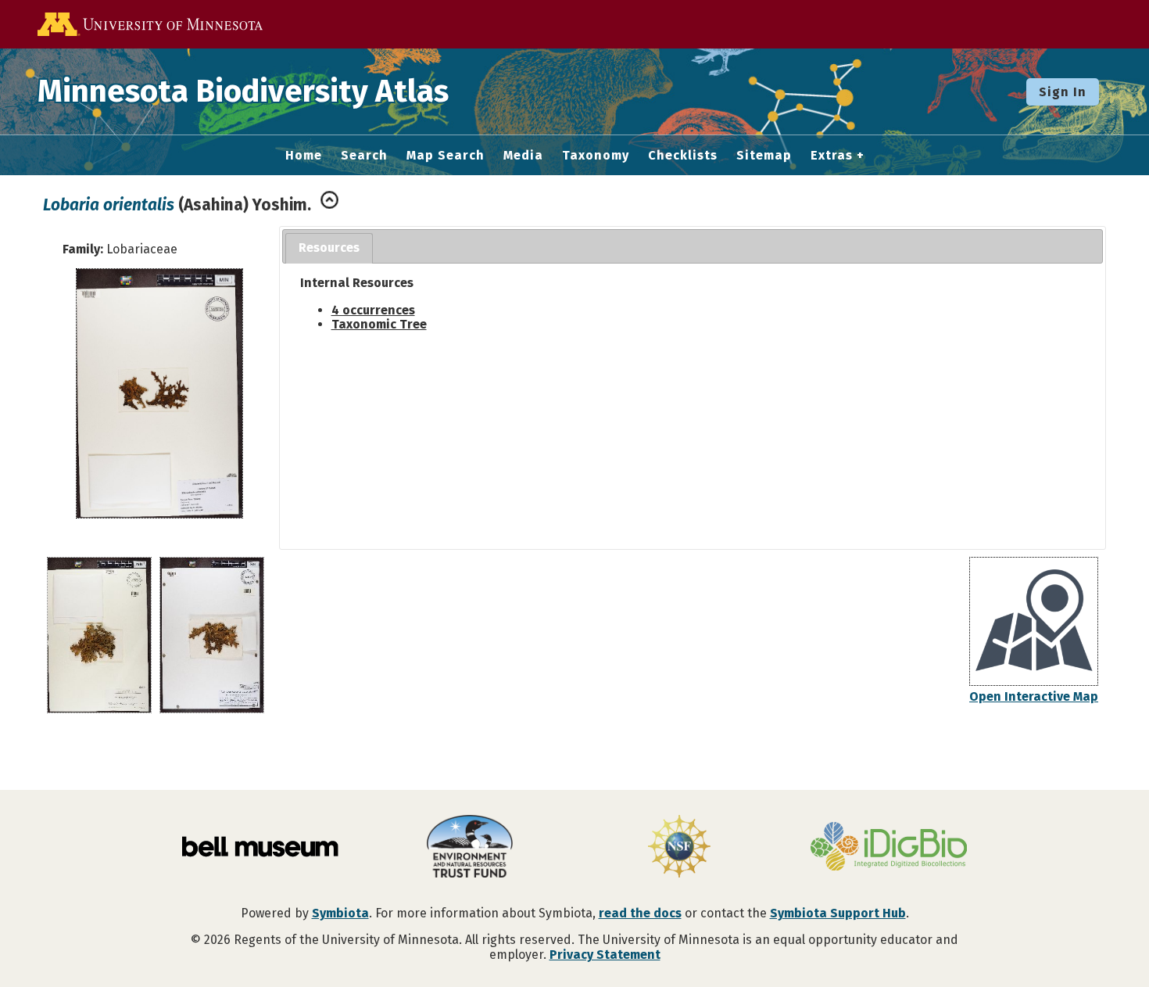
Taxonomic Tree (379, 324)
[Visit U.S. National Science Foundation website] (679, 848)
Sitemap (764, 156)
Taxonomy (595, 156)
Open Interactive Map (1033, 696)
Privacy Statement (604, 954)
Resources (329, 247)
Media (523, 156)
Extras (832, 156)
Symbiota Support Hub (838, 913)
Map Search (445, 156)
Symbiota (340, 913)
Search (364, 156)
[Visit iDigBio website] (889, 848)
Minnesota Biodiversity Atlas (243, 91)
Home (303, 156)
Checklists (683, 156)
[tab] (329, 248)
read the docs (640, 913)
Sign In (1062, 91)
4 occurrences (373, 310)
